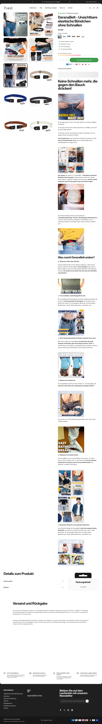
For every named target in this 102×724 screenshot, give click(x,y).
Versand (6, 701)
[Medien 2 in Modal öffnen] (41, 24)
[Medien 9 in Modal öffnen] (16, 126)
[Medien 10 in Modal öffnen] (41, 126)
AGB (20, 721)
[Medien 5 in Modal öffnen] (16, 75)
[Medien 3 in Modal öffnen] (16, 50)
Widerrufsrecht (6, 721)
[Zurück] (32, 2)
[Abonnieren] (87, 701)
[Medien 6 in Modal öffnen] (41, 75)
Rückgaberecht (8, 703)
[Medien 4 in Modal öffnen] (41, 50)
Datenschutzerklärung (14, 721)
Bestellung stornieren (10, 705)
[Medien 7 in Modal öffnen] (16, 101)
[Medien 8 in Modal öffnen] (41, 101)
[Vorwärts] (69, 2)
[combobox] (92, 2)
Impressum (7, 696)
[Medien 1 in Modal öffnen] (16, 24)
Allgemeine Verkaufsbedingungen (13, 693)
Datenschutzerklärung (10, 698)
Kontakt (6, 708)
